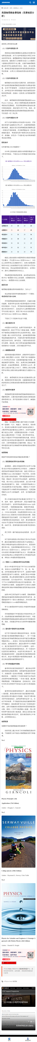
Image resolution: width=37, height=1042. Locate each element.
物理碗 (15, 58)
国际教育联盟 (23, 969)
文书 (11, 90)
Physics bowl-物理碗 (11, 981)
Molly (10, 969)
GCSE (11, 569)
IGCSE (28, 566)
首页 (11, 8)
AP (18, 61)
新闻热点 (16, 8)
